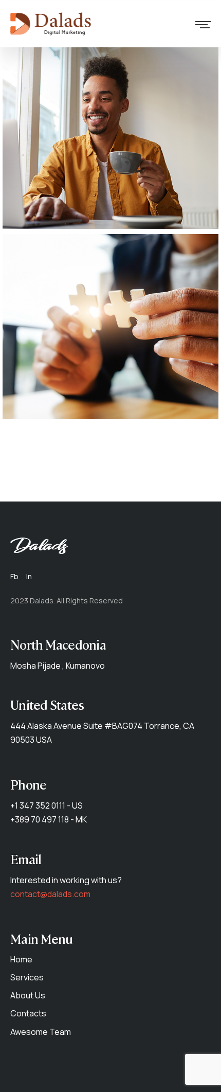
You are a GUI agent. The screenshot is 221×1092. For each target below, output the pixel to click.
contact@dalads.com (50, 894)
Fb (14, 576)
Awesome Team (40, 1032)
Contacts (28, 1013)
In (29, 576)
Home (21, 959)
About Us (27, 995)
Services (27, 977)
